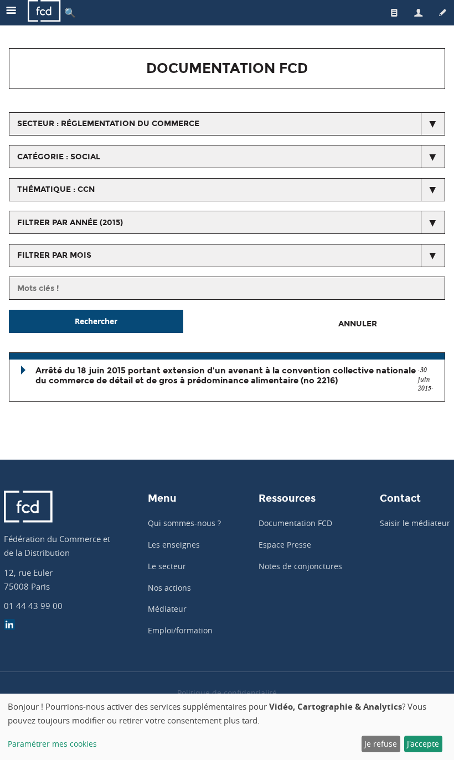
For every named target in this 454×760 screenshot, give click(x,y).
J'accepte (423, 743)
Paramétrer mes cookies (52, 743)
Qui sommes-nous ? (184, 523)
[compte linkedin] (9, 626)
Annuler (357, 324)
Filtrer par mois (54, 255)
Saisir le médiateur (415, 523)
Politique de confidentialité (227, 693)
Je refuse (380, 743)
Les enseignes (174, 544)
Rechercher (96, 321)
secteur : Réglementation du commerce (108, 123)
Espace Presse (285, 544)
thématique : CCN (56, 189)
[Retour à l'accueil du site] (44, 12)
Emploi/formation (180, 630)
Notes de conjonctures (300, 566)
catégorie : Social (58, 157)
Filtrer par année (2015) (70, 222)
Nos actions (169, 587)
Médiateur (167, 608)
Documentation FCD (295, 523)
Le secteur (167, 566)
